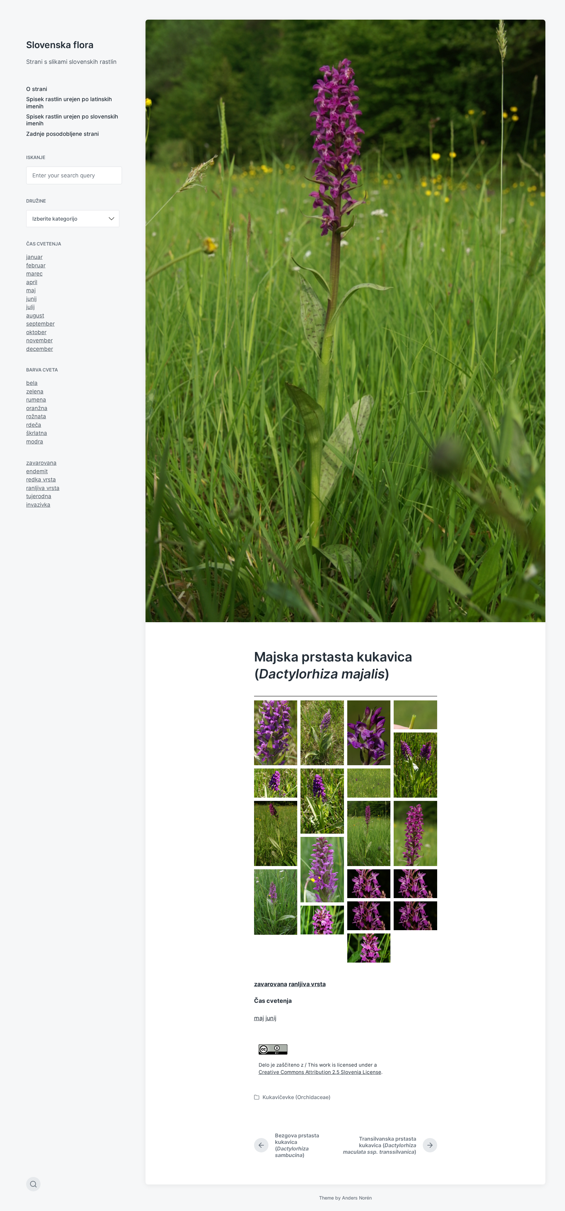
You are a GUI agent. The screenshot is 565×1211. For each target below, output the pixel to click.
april (31, 282)
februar (35, 265)
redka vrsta (41, 479)
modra (34, 441)
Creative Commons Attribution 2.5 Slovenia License (320, 1072)
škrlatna (36, 433)
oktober (36, 332)
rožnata (36, 416)
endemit (37, 471)
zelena (34, 391)
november (39, 340)
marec (34, 273)
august (35, 315)
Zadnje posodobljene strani (62, 134)
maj (31, 290)
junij (31, 299)
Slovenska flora (60, 44)
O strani (36, 89)
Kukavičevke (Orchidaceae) (297, 1097)
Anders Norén (357, 1198)
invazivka (38, 504)
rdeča (33, 425)
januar (34, 257)
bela (32, 383)
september (40, 323)
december (39, 349)
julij (30, 307)
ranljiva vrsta (43, 488)
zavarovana (41, 463)
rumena (36, 399)
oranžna (36, 408)
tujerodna (38, 496)
